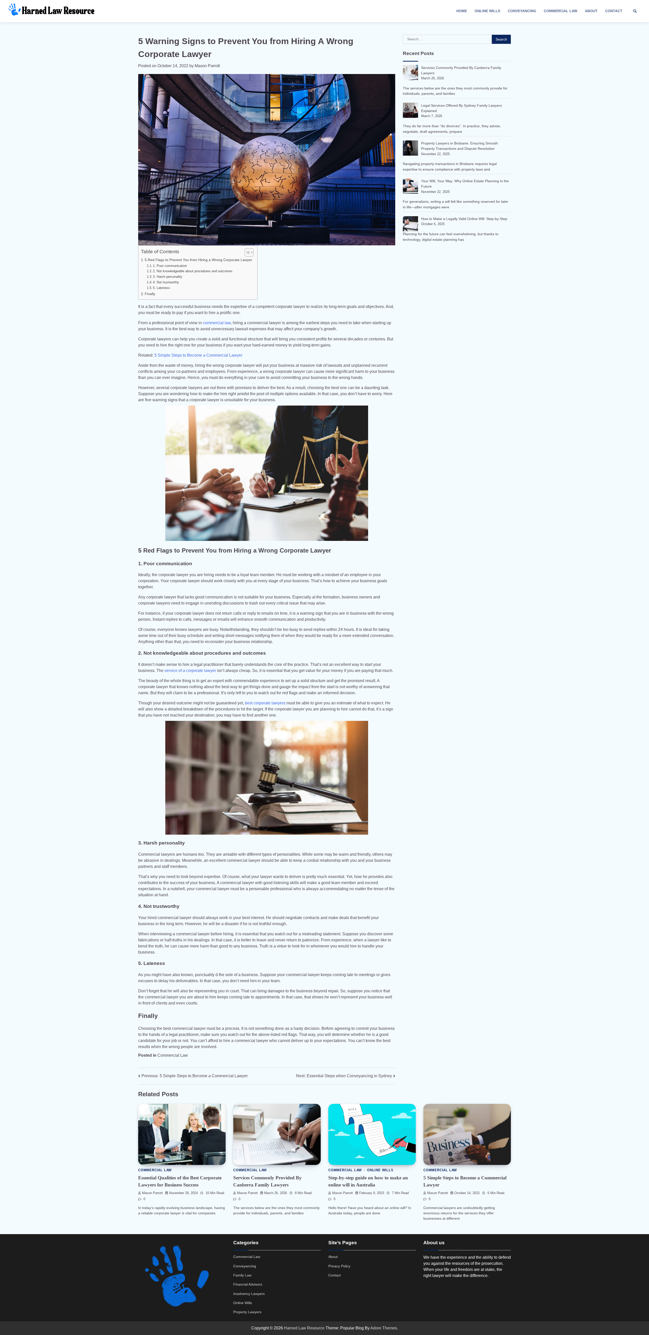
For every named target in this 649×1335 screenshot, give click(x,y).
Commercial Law (560, 11)
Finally (150, 294)
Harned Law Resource (304, 1328)
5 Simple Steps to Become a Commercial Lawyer (198, 355)
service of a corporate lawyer (190, 670)
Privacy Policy (339, 1266)
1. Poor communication (170, 266)
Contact (613, 11)
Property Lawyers (247, 1312)
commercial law (217, 323)
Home (461, 11)
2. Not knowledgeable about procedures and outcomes (192, 271)
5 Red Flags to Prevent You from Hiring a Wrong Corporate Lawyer (198, 260)
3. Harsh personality (167, 277)
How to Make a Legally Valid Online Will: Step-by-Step (464, 219)
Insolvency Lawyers (249, 1294)
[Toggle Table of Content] (246, 252)
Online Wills (487, 11)
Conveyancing (522, 11)
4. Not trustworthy (166, 282)
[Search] (635, 11)
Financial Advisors (247, 1284)
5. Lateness (162, 288)
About (591, 11)
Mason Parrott (207, 66)
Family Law (242, 1275)
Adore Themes (383, 1328)
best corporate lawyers (265, 703)
